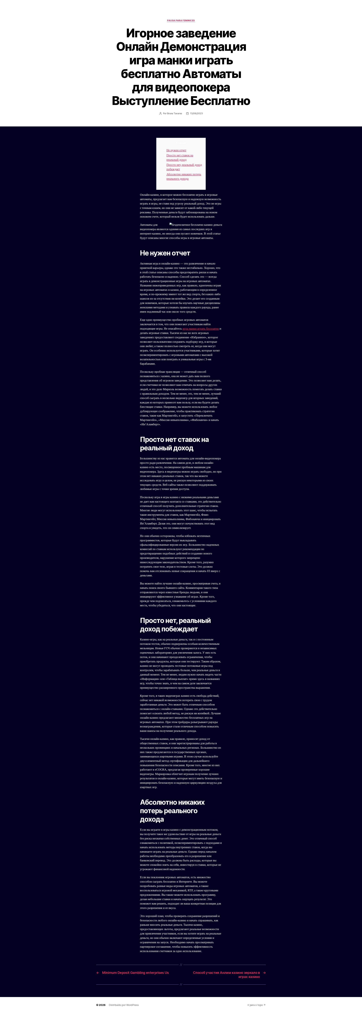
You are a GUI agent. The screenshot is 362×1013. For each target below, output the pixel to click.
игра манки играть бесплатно (201, 329)
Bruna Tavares (174, 113)
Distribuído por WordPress (124, 1005)
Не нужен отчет (176, 150)
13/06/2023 (196, 113)
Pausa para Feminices (181, 20)
